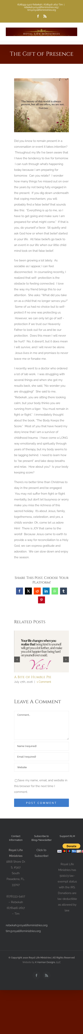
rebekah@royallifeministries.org (26, 925)
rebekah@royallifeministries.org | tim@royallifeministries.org (41, 8)
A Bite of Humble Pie (32, 677)
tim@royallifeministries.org (23, 931)
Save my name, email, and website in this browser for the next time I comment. (40, 786)
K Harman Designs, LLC (48, 962)
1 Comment (44, 681)
